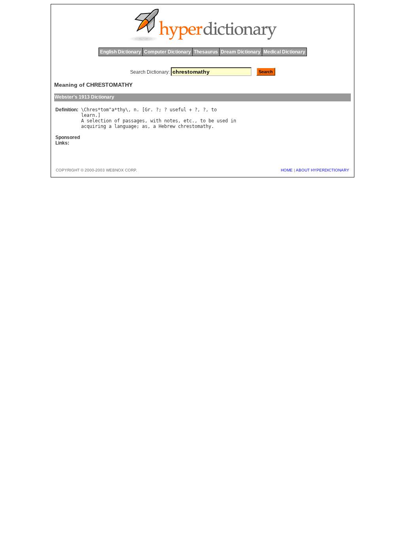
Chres (91, 109)
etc (188, 121)
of (117, 121)
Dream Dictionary (241, 52)
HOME (287, 170)
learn (88, 115)
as (145, 126)
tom (104, 109)
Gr (147, 109)
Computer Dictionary (167, 52)
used (222, 121)
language (125, 126)
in (233, 121)
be (211, 121)
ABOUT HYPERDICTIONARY (322, 170)
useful (178, 109)
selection (99, 121)
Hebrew (167, 126)
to (214, 109)
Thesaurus (206, 52)
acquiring (93, 126)
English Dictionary (120, 52)
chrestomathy (194, 126)
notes (171, 121)
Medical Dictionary (284, 52)
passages (134, 121)
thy (121, 109)
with (155, 121)
